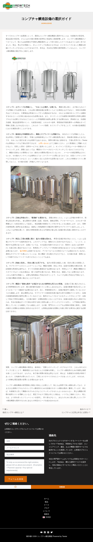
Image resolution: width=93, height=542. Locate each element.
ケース (46, 505)
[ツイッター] (52, 532)
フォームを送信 (15, 479)
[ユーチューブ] (41, 532)
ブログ (46, 508)
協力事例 (23, 251)
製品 (46, 502)
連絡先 (46, 514)
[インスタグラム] (48, 532)
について (46, 511)
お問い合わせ (44, 143)
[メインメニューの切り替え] (88, 6)
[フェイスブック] (45, 532)
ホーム (46, 499)
